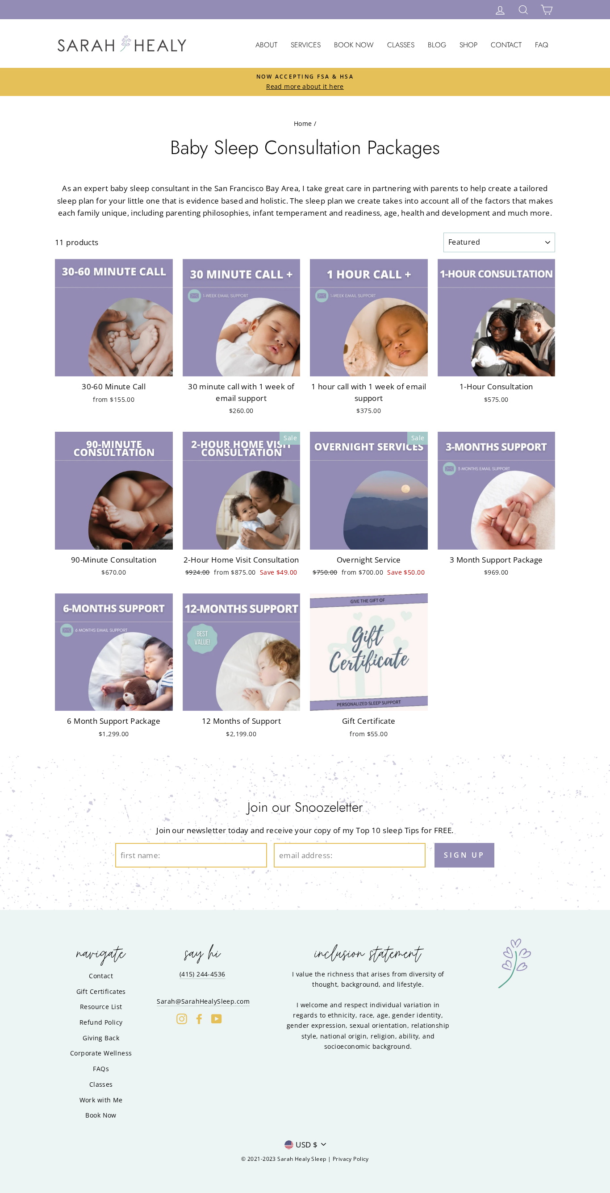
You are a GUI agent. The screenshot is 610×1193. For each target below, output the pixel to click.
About (266, 45)
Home (303, 123)
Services (306, 45)
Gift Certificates (101, 991)
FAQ (541, 45)
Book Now (354, 45)
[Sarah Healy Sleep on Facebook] (199, 1018)
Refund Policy (101, 1022)
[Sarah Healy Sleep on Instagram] (181, 1018)
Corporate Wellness (101, 1053)
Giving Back (101, 1038)
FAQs (101, 1068)
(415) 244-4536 (203, 974)
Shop (468, 45)
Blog (437, 45)
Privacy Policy (351, 1159)
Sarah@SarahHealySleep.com (203, 1001)
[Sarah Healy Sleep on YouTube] (216, 1018)
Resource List (101, 1006)
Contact (506, 45)
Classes (400, 45)
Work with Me (101, 1100)
